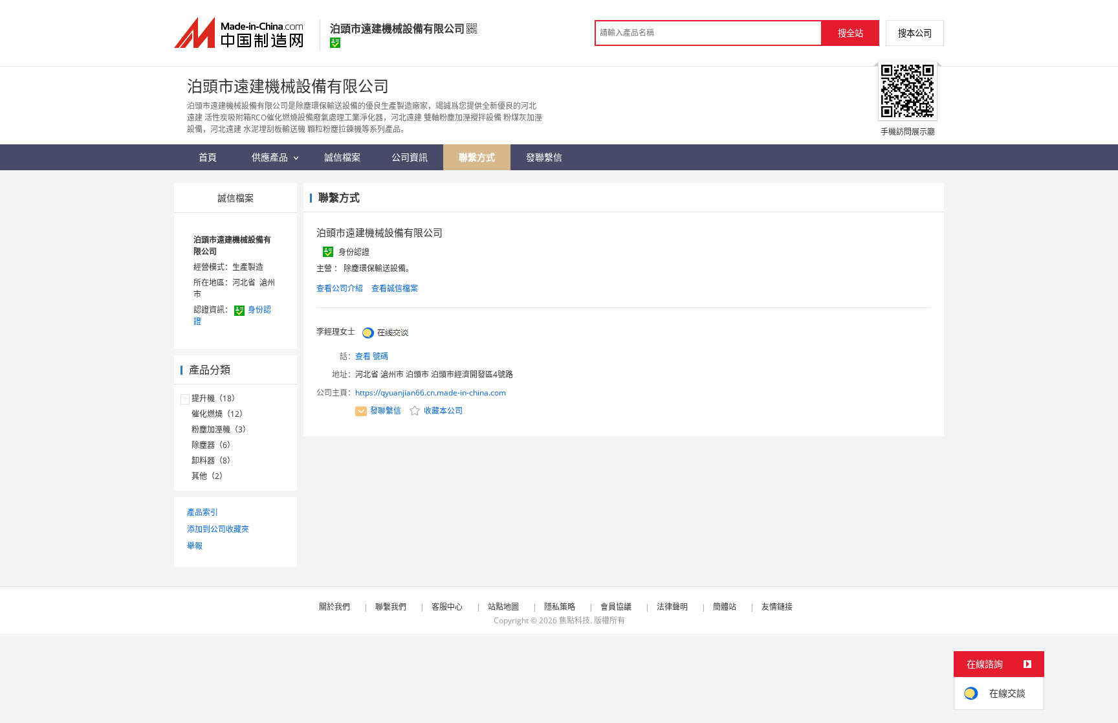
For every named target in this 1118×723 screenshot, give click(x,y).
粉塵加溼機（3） (221, 429)
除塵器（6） (213, 444)
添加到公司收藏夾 (218, 529)
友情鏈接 (777, 606)
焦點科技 (574, 620)
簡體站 (724, 606)
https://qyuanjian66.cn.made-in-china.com (430, 392)
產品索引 (202, 512)
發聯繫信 (385, 410)
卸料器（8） (213, 460)
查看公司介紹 (339, 288)
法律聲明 (672, 606)
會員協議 (615, 606)
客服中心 (447, 606)
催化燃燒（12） (219, 413)
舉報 (195, 545)
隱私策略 (559, 606)
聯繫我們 (390, 606)
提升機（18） (215, 398)
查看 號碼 (371, 356)
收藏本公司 (442, 410)
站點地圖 (503, 606)
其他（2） (209, 476)
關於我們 (334, 606)
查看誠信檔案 (394, 288)
